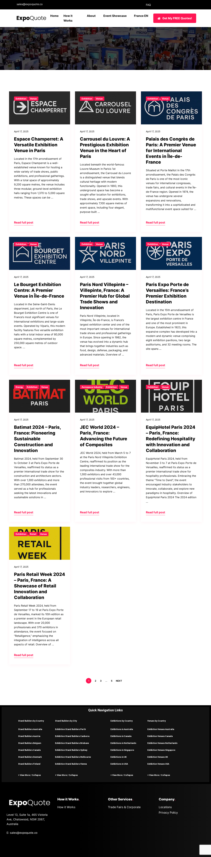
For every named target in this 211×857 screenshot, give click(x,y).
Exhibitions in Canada (120, 736)
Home (54, 15)
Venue (33, 98)
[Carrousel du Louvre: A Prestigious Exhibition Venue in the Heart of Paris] (105, 107)
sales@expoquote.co (30, 4)
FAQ (148, 4)
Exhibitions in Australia (121, 729)
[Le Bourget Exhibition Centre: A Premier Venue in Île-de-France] (39, 253)
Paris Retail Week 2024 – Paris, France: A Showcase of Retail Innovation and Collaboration (39, 586)
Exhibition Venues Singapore (161, 750)
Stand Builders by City (66, 721)
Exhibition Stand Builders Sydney (71, 750)
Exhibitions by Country (121, 721)
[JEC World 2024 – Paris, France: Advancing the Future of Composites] (105, 396)
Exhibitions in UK (118, 757)
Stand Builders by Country (31, 721)
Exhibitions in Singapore (122, 750)
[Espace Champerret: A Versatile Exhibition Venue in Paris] (39, 107)
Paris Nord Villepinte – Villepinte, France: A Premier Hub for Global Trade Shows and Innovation (105, 296)
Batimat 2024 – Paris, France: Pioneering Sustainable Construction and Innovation (37, 438)
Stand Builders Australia (30, 729)
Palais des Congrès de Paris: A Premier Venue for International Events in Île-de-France (171, 150)
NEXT (119, 680)
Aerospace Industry (92, 387)
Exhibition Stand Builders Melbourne (73, 757)
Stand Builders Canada (29, 750)
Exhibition (21, 98)
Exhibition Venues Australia (160, 729)
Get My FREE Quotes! (177, 18)
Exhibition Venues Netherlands (162, 743)
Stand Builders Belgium (29, 743)
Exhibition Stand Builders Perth (70, 729)
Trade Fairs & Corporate (124, 807)
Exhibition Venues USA (158, 764)
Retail (33, 534)
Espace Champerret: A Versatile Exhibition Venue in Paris (38, 144)
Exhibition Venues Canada (160, 736)
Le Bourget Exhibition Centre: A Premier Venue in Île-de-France (39, 290)
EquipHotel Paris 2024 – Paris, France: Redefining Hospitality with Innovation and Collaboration (170, 438)
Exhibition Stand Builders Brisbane (72, 743)
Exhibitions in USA (119, 764)
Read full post (23, 222)
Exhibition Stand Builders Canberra (72, 736)
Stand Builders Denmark (30, 757)
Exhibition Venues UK (157, 757)
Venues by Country (156, 721)
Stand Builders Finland (29, 764)
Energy (19, 387)
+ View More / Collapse (29, 775)
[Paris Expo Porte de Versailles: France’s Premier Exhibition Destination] (171, 253)
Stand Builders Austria (29, 736)
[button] (31, 721)
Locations (165, 807)
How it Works (66, 807)
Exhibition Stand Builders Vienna (71, 764)
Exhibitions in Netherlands (123, 743)
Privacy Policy (168, 812)
